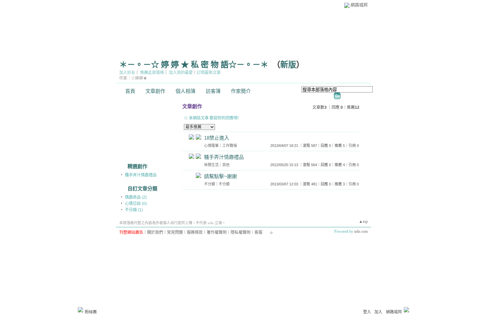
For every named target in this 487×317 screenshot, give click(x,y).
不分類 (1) (134, 210)
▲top (363, 221)
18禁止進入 (216, 138)
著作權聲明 (217, 232)
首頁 (130, 91)
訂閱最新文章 (209, 72)
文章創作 (155, 91)
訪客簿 (213, 91)
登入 (367, 312)
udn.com (361, 231)
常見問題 (175, 232)
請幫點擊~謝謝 (220, 176)
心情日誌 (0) (136, 203)
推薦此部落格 (152, 72)
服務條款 (195, 232)
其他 (226, 165)
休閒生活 (211, 165)
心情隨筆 (211, 146)
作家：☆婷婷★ (133, 78)
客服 (258, 232)
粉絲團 (91, 312)
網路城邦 (359, 4)
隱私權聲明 (240, 232)
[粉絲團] (80, 309)
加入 (378, 312)
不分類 (209, 184)
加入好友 (127, 72)
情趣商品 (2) (136, 197)
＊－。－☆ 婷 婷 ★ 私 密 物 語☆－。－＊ (193, 64)
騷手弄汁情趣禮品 (141, 175)
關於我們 (155, 232)
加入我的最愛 (181, 72)
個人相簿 (185, 91)
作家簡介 (241, 91)
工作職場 (229, 146)
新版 (288, 64)
